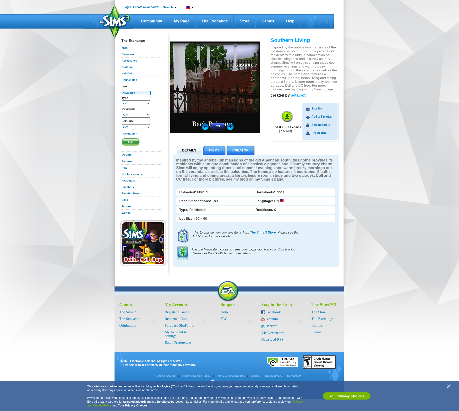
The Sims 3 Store (263, 232)
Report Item (319, 133)
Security (255, 376)
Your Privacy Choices (346, 396)
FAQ (224, 319)
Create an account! (146, 7)
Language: (265, 201)
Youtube (272, 319)
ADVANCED (128, 133)
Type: (184, 210)
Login (127, 7)
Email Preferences (178, 342)
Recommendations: (195, 201)
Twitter (271, 326)
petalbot (298, 95)
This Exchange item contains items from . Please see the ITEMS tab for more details (245, 234)
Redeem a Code (176, 319)
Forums (317, 325)
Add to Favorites (321, 116)
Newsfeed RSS (272, 339)
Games (268, 21)
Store (245, 21)
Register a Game (177, 312)
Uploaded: (188, 192)
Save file (316, 108)
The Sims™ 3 (129, 312)
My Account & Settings (176, 334)
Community (151, 21)
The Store (318, 312)
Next (231, 126)
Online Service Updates (230, 376)
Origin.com (127, 325)
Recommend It (320, 124)
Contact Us (294, 376)
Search (168, 7)
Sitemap (317, 332)
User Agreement (165, 376)
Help (290, 21)
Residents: (265, 210)
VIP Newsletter (272, 333)
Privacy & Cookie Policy (196, 376)
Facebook (273, 312)
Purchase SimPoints (179, 325)
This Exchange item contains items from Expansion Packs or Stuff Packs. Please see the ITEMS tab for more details (243, 251)
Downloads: (266, 192)
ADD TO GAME (288, 127)
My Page (182, 21)
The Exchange (215, 21)
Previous (205, 126)
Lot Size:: (187, 218)
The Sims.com (130, 319)
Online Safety (274, 376)
